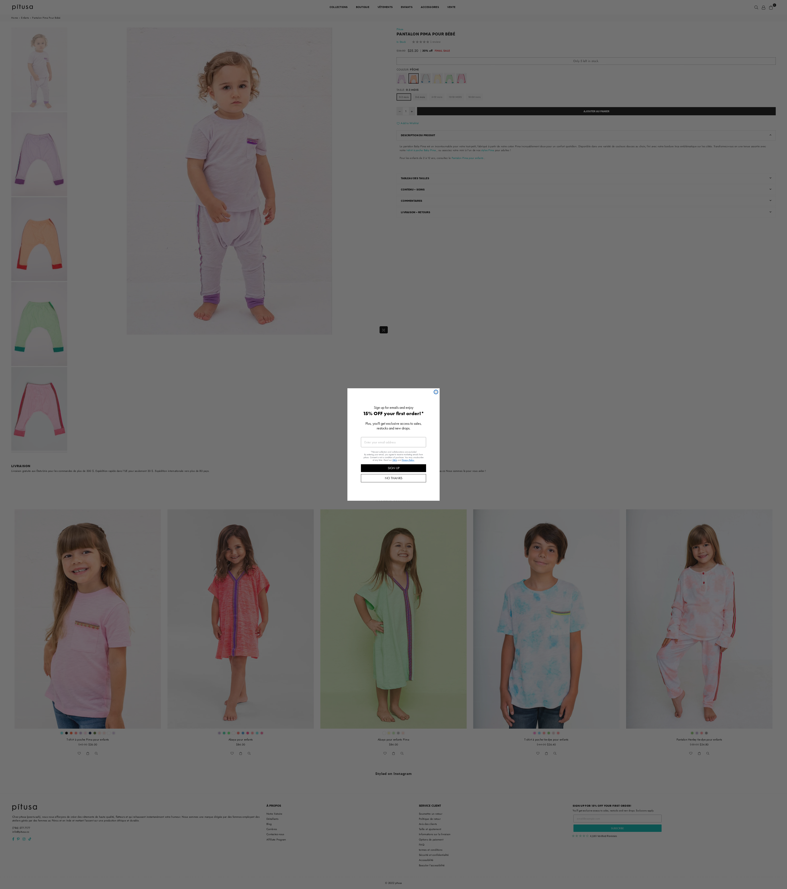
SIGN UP (393, 468)
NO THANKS (393, 478)
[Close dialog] (436, 392)
